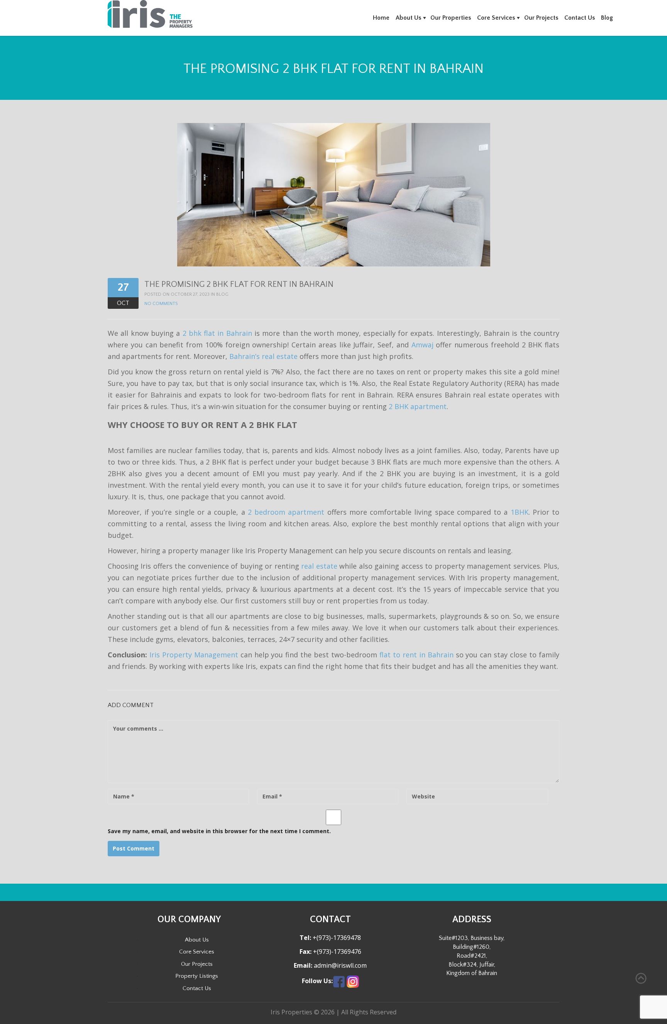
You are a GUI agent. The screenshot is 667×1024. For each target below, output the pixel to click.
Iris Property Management (193, 654)
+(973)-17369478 (336, 937)
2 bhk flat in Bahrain (217, 333)
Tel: (305, 938)
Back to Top (641, 978)
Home (381, 17)
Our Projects (541, 17)
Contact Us (579, 17)
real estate (319, 566)
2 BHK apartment (418, 406)
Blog (607, 17)
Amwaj (422, 344)
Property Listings (196, 976)
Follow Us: (317, 981)
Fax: (305, 952)
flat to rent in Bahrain (416, 654)
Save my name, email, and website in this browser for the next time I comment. (219, 831)
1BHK (519, 512)
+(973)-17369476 (336, 951)
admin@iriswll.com (339, 965)
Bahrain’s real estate (263, 356)
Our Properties (450, 17)
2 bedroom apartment (286, 512)
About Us (408, 17)
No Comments (161, 303)
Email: (303, 966)
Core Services (496, 17)
